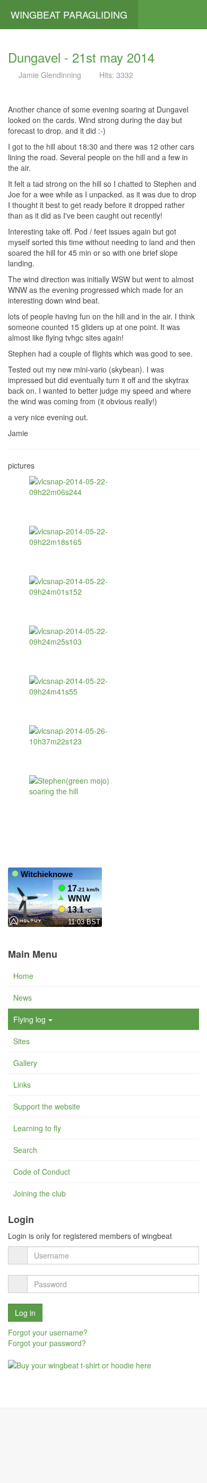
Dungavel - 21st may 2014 (81, 57)
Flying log (29, 1019)
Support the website (46, 1106)
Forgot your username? (48, 1332)
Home (23, 975)
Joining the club (39, 1193)
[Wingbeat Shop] (79, 1364)
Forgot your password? (47, 1343)
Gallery (25, 1062)
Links (22, 1084)
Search (25, 1149)
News (22, 997)
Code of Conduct (41, 1171)
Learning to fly (37, 1128)
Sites (21, 1041)
